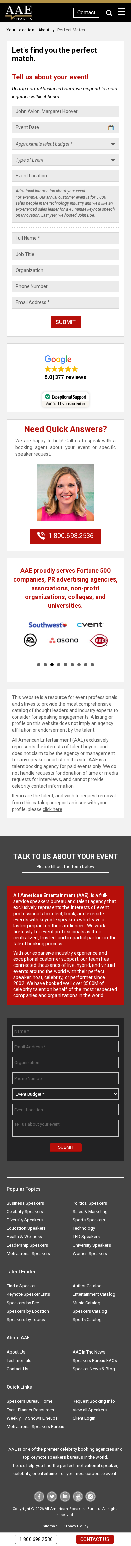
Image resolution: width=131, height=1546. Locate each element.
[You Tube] (78, 1500)
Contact (86, 12)
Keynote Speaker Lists (28, 1294)
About (43, 29)
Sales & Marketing (90, 1211)
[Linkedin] (65, 1500)
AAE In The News (89, 1352)
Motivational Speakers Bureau (35, 1426)
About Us (16, 1352)
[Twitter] (52, 1500)
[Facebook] (39, 1500)
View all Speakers (90, 1410)
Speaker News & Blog (94, 1369)
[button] (65, 368)
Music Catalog (86, 1303)
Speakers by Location (28, 1311)
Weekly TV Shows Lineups (32, 1418)
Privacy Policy (75, 1526)
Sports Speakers (89, 1220)
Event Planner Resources (30, 1410)
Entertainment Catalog (94, 1294)
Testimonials (19, 1360)
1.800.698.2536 (69, 536)
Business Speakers (25, 1203)
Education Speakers (26, 1228)
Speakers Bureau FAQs (95, 1360)
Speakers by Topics (26, 1319)
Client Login (84, 1418)
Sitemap (50, 1526)
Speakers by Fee (23, 1303)
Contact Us (17, 1369)
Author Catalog (87, 1286)
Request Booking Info (94, 1401)
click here (52, 809)
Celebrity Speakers (25, 1211)
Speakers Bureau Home (29, 1401)
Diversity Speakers (25, 1220)
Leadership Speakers (27, 1245)
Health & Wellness (24, 1236)
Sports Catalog (87, 1319)
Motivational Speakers (28, 1253)
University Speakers (92, 1245)
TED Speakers (86, 1236)
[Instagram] (90, 1500)
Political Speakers (90, 1203)
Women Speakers (90, 1253)
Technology (84, 1228)
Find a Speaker (21, 1286)
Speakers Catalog (90, 1311)
